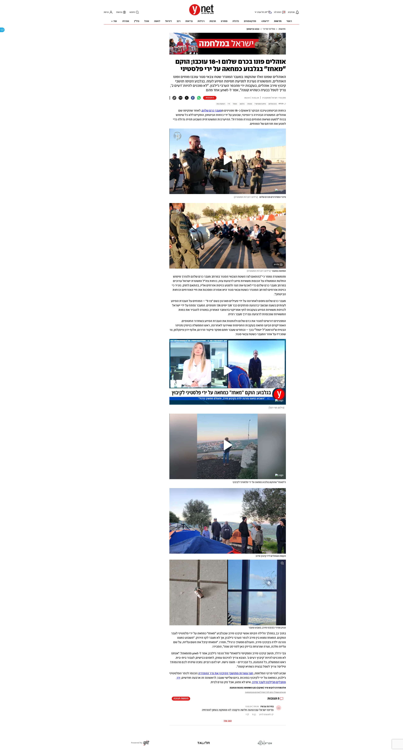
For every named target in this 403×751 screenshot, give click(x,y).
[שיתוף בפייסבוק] (193, 98)
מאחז (249, 104)
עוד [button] (115, 21)
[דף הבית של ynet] (201, 15)
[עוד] (169, 98)
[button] (255, 12)
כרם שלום (273, 104)
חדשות (282, 29)
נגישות (119, 12)
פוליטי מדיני (269, 29)
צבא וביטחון (253, 29)
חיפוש (132, 12)
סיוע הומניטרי (260, 104)
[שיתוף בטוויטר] (187, 98)
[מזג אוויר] (270, 13)
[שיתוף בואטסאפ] (199, 98)
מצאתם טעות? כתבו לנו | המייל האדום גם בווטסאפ (265, 692)
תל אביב (260, 12)
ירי (229, 104)
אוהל (235, 104)
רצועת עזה (220, 104)
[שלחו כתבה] (180, 98)
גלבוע (242, 104)
